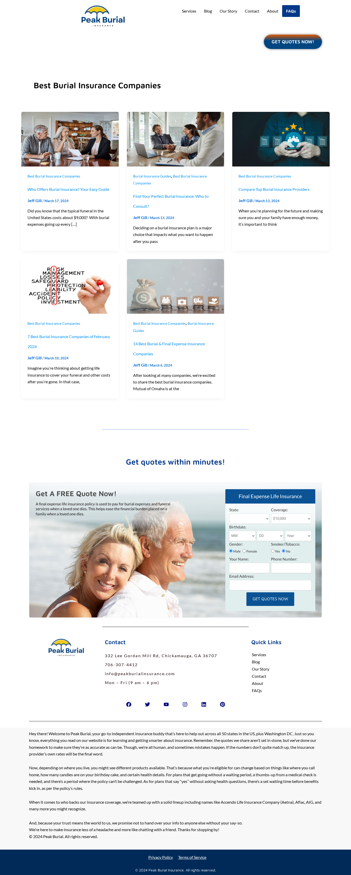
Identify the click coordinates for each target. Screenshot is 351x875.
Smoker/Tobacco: (285, 544)
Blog (208, 10)
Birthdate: (237, 527)
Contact (252, 10)
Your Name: (239, 559)
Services (189, 10)
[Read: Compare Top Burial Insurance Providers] (281, 138)
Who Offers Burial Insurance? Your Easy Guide (68, 189)
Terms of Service (192, 857)
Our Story (228, 10)
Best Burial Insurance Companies (53, 176)
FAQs (291, 11)
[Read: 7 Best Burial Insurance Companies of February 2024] (70, 285)
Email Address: (241, 576)
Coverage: (279, 510)
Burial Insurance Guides (152, 176)
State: (234, 510)
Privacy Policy (160, 857)
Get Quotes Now (270, 599)
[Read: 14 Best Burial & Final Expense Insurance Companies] (175, 285)
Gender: (236, 544)
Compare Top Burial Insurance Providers (274, 189)
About (272, 10)
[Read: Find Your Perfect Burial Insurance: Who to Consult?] (175, 138)
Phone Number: (284, 559)
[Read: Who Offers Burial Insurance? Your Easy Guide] (70, 138)
